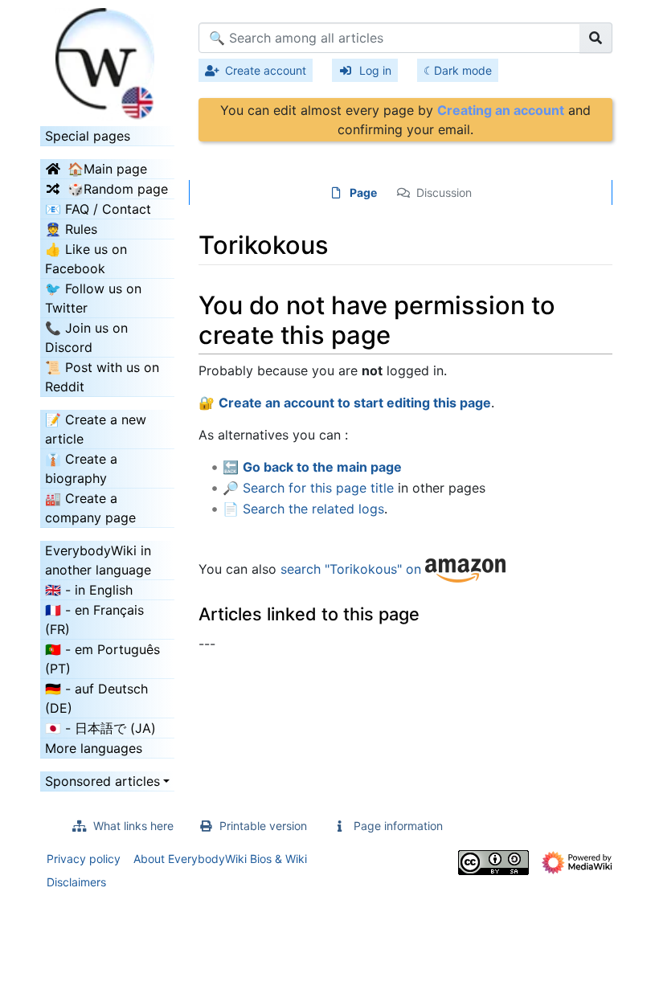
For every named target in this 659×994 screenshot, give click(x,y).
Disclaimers (76, 882)
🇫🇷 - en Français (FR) (94, 619)
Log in (375, 70)
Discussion (444, 192)
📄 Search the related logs (303, 509)
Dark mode (463, 70)
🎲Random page (118, 189)
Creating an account (500, 110)
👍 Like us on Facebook (86, 258)
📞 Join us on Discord (86, 337)
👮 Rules (71, 229)
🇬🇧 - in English (89, 590)
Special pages (87, 136)
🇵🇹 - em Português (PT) (102, 659)
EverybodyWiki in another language (98, 560)
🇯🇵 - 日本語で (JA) (100, 728)
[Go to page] (595, 37)
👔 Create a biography (81, 468)
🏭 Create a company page (90, 508)
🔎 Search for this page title (308, 488)
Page (363, 192)
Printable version (263, 825)
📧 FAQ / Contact (98, 209)
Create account (265, 70)
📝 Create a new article (95, 429)
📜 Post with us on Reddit (102, 377)
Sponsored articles (102, 781)
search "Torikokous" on (352, 569)
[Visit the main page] (107, 59)
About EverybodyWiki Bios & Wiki (220, 858)
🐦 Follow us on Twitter (93, 298)
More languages (93, 748)
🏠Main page (107, 169)
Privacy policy (84, 858)
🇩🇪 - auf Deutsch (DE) (96, 698)
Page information (398, 825)
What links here (133, 825)
